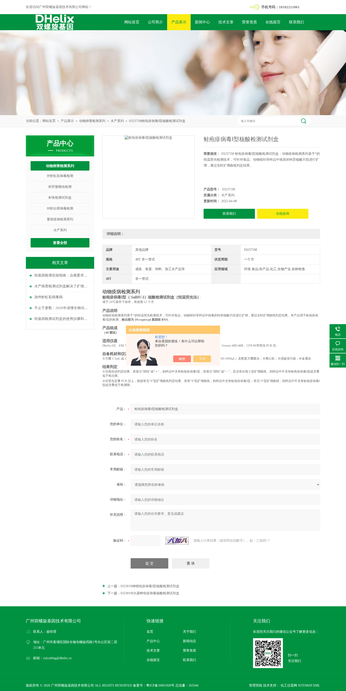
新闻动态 (189, 641)
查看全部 (60, 243)
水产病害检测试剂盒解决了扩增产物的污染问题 (62, 286)
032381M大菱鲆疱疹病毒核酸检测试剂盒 (150, 593)
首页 (150, 631)
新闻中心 (202, 22)
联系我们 (296, 22)
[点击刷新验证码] (177, 541)
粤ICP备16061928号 (160, 685)
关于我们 (189, 631)
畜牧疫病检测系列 (60, 219)
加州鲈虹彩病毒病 (48, 297)
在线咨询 (282, 213)
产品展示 (178, 22)
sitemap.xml (309, 685)
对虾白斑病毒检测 (60, 208)
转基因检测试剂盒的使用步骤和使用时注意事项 (62, 319)
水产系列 (117, 121)
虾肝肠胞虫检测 (60, 186)
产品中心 (153, 641)
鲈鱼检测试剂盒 (60, 197)
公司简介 (155, 22)
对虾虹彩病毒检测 (60, 176)
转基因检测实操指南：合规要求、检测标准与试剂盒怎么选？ (62, 275)
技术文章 (225, 22)
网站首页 (131, 22)
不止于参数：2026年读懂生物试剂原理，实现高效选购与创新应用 (62, 308)
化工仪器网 (288, 685)
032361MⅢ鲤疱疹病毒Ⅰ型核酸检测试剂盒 (150, 586)
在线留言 (273, 22)
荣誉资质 (249, 22)
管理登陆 (255, 685)
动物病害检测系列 (92, 121)
